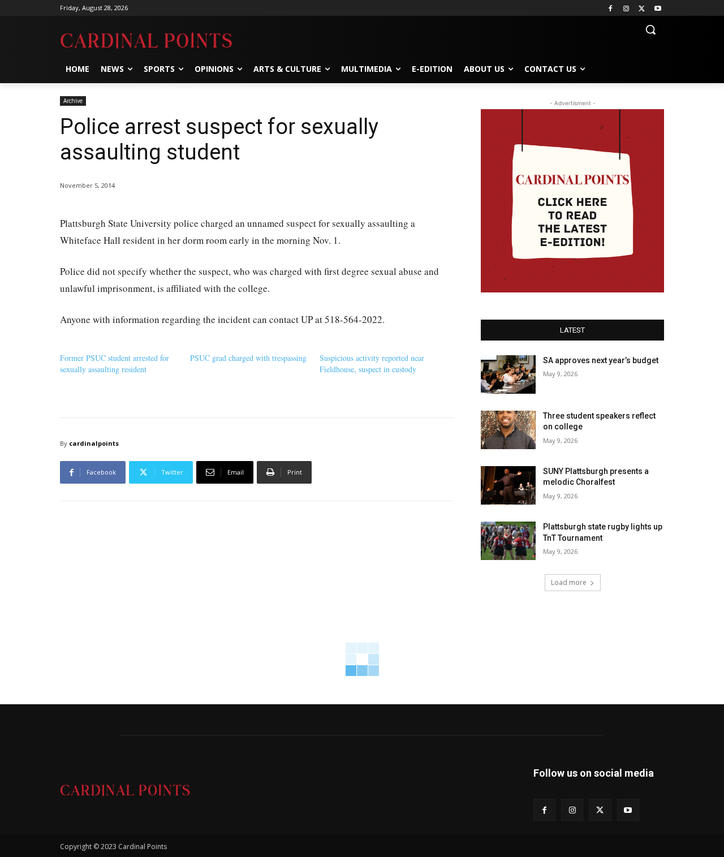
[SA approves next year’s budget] (508, 374)
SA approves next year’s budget (601, 360)
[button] (650, 29)
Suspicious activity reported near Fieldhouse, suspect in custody (372, 363)
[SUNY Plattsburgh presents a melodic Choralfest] (508, 485)
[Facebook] (610, 8)
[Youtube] (657, 8)
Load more (569, 582)
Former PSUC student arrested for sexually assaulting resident (114, 363)
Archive (73, 101)
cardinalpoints (94, 443)
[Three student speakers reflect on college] (508, 430)
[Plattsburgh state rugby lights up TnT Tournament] (508, 541)
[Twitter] (641, 8)
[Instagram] (626, 8)
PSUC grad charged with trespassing (248, 357)
